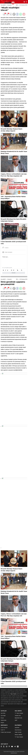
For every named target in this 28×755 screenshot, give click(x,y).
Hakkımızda (3, 720)
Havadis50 (3, 5)
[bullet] (14, 270)
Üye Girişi (3, 713)
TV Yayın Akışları (19, 713)
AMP (16, 720)
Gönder (14, 272)
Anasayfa (9, 5)
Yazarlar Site (18, 715)
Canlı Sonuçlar (4, 727)
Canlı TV (3, 729)
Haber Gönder (18, 732)
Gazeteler (17, 727)
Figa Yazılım (13, 694)
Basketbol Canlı (18, 717)
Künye (2, 717)
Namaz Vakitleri (18, 734)
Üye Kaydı (3, 715)
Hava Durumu (18, 729)
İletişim (2, 722)
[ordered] (11, 270)
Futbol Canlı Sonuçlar (6, 732)
